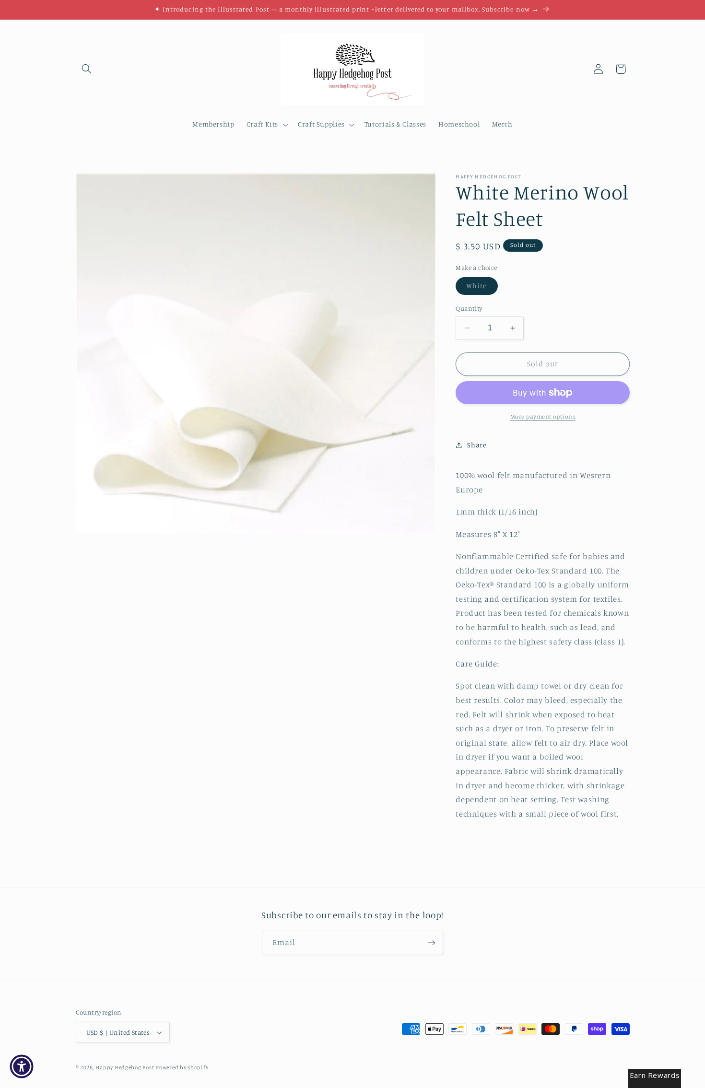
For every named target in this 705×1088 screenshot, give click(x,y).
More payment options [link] (543, 416)
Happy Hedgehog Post (124, 1067)
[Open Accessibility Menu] (22, 1066)
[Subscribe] (432, 942)
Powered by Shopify (182, 1067)
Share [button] (476, 445)
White (481, 288)
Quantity (469, 308)
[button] (87, 69)
